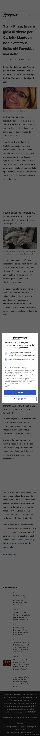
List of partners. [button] (24, 375)
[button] (20, 363)
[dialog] (20, 368)
